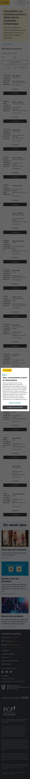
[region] (15, 389)
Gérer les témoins (15, 402)
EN (3, 375)
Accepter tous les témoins (15, 407)
